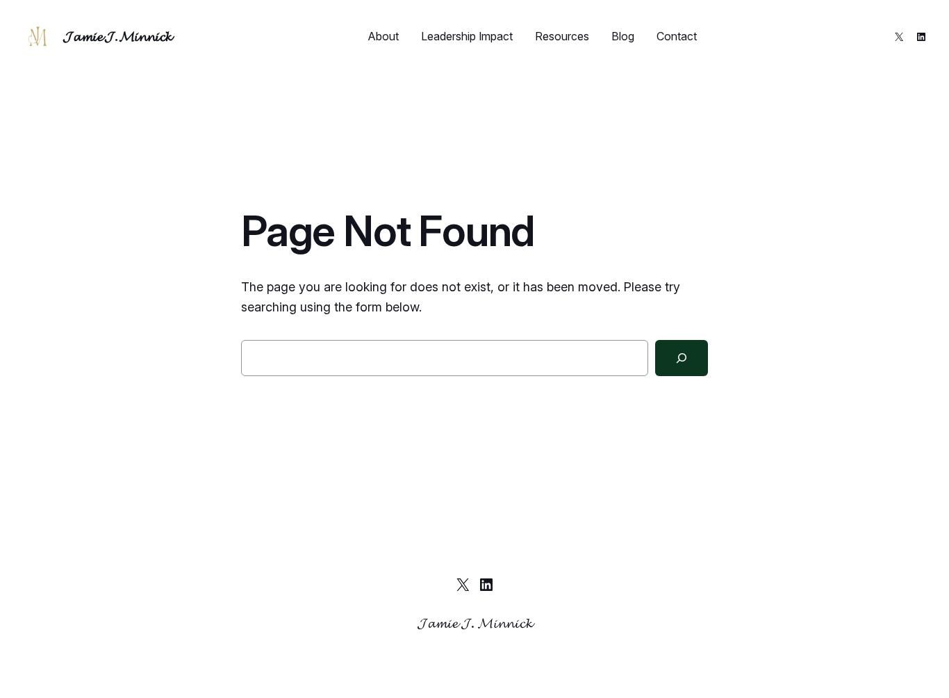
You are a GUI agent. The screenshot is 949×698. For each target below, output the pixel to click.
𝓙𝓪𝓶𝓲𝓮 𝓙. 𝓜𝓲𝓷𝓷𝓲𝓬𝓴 (117, 36)
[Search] (681, 358)
